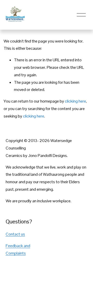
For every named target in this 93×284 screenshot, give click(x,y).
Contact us (15, 234)
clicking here (75, 101)
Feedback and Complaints (18, 249)
